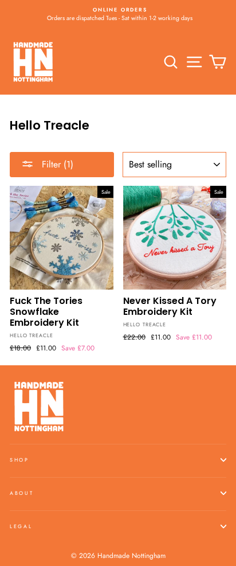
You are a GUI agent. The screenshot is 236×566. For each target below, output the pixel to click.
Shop (19, 459)
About (21, 493)
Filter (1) (56, 164)
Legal (21, 526)
